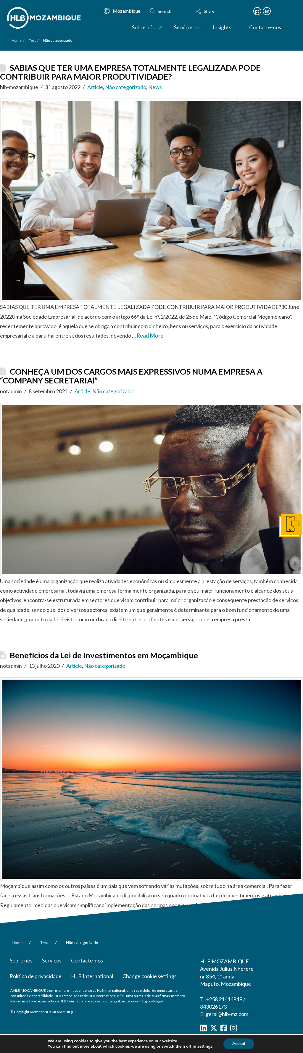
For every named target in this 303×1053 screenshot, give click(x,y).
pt (257, 11)
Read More (150, 335)
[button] (216, 11)
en (267, 11)
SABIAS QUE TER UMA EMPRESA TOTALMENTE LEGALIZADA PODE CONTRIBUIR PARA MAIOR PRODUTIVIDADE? (130, 72)
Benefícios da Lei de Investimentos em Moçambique (104, 655)
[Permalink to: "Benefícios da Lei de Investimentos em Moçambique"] (151, 779)
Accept (238, 1043)
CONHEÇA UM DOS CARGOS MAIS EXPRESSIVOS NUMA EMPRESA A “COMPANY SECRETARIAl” (131, 376)
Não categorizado (125, 87)
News (155, 87)
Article (95, 87)
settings (204, 1046)
